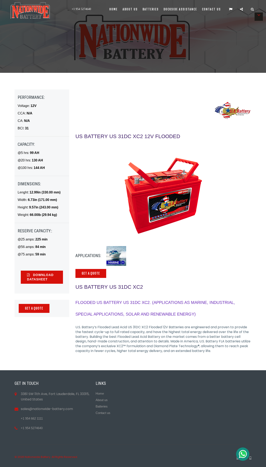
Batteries (151, 9)
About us (130, 9)
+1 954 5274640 (32, 428)
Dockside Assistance (180, 9)
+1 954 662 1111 (32, 418)
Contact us (211, 9)
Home (113, 9)
